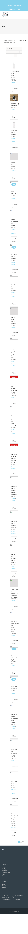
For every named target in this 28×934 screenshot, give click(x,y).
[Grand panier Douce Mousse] (14, 311)
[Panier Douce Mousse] (14, 156)
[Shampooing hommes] (14, 97)
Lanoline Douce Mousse (14, 287)
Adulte (4, 887)
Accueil (4, 867)
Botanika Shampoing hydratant (14, 658)
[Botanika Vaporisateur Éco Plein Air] (14, 615)
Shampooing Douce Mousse (15, 132)
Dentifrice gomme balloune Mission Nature (14, 458)
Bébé (3, 884)
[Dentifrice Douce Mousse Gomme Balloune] (14, 480)
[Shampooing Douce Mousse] (14, 124)
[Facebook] (12, 902)
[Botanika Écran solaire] (14, 775)
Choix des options (13, 149)
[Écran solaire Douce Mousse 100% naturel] (14, 409)
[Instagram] (15, 902)
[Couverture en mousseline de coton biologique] (14, 583)
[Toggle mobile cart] (22, 14)
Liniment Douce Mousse (14, 256)
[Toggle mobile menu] (25, 14)
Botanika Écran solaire (14, 783)
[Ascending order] (20, 48)
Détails (16, 88)
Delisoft (17, 911)
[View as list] (15, 55)
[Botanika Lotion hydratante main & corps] (14, 708)
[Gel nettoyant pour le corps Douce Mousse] (14, 341)
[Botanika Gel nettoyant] (14, 743)
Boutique (4, 869)
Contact (4, 876)
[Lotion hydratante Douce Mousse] (14, 213)
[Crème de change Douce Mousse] (14, 548)
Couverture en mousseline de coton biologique (14, 593)
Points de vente (6, 872)
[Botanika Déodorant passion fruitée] (14, 807)
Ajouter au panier (13, 90)
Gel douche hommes (14, 388)
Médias (4, 874)
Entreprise (4, 870)
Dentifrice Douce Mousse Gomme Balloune (14, 490)
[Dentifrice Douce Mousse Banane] (14, 515)
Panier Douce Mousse (13, 165)
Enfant (4, 886)
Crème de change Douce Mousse (13, 558)
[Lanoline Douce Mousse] (14, 278)
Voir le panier (22, 40)
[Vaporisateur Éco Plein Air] (14, 65)
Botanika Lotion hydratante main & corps (14, 718)
